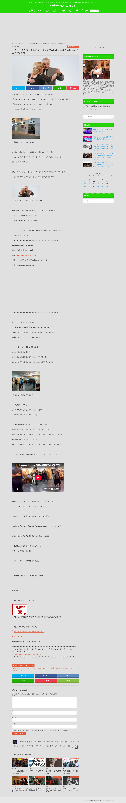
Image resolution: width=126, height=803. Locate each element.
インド (70, 10)
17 (111, 182)
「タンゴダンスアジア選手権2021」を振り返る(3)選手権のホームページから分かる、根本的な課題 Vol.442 (103, 147)
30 (107, 186)
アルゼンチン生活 (48, 668)
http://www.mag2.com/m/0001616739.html (26, 654)
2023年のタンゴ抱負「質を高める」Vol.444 (103, 130)
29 (102, 186)
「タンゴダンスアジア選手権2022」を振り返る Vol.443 (103, 138)
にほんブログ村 (17, 636)
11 (85, 182)
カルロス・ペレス (67, 668)
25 (85, 186)
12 (89, 182)
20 (94, 184)
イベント (40, 10)
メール (14, 717)
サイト (14, 724)
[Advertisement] (63, 28)
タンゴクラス (30, 665)
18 (85, 184)
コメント (15, 696)
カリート (58, 668)
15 (102, 182)
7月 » (88, 188)
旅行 (63, 10)
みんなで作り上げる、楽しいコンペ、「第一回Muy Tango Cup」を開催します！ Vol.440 (103, 164)
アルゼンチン (55, 10)
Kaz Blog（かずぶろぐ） (63, 5)
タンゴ (47, 10)
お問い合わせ (84, 10)
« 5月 (84, 188)
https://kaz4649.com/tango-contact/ (93, 110)
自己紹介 (32, 10)
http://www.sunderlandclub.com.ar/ (28, 255)
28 (98, 186)
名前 (13, 710)
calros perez (17, 668)
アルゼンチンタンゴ (19, 665)
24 (111, 184)
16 (107, 182)
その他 (76, 10)
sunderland (26, 668)
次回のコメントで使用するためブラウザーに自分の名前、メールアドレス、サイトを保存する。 (41, 730)
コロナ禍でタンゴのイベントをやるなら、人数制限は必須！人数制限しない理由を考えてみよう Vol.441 (103, 156)
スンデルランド (18, 670)
